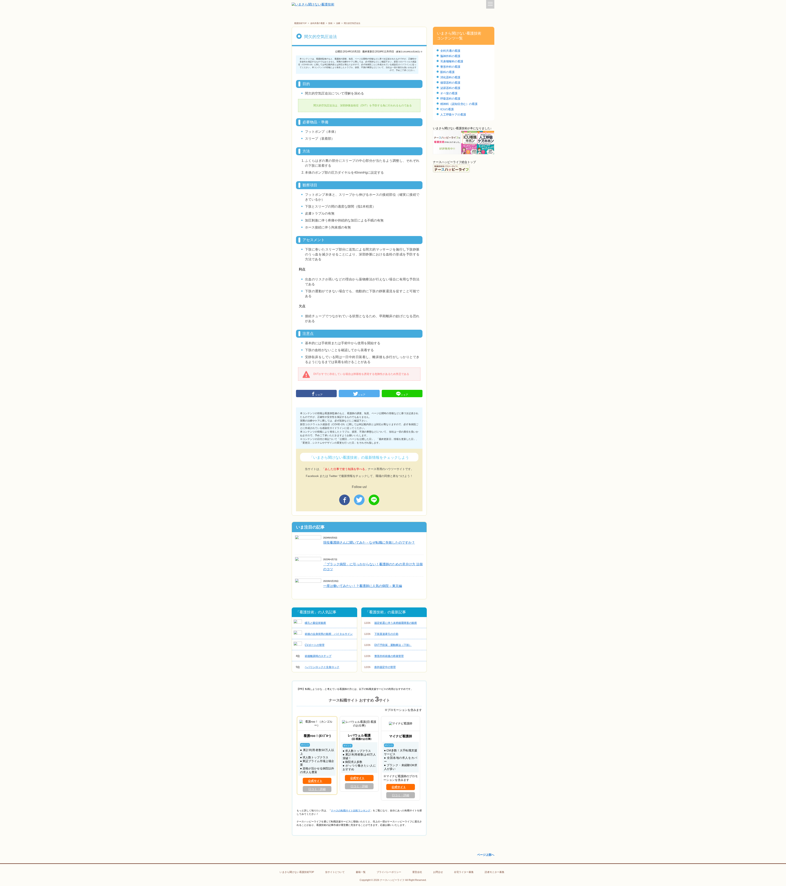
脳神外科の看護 (450, 56)
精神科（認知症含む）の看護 (459, 104)
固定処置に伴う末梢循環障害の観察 (390, 622)
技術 (330, 23)
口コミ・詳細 (317, 789)
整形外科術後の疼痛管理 (384, 656)
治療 (338, 23)
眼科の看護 (447, 72)
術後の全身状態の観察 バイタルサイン (329, 633)
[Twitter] (359, 500)
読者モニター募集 (494, 872)
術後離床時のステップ (314, 656)
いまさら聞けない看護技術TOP (297, 872)
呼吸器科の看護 (450, 98)
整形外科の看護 (450, 66)
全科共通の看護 (317, 23)
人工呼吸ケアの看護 (453, 114)
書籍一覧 (361, 872)
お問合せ (438, 872)
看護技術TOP (300, 23)
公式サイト (315, 781)
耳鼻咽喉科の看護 (451, 61)
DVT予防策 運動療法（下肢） (388, 645)
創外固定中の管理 (380, 667)
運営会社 (417, 872)
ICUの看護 (447, 109)
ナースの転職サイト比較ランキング (350, 810)
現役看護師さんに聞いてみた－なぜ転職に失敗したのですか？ (369, 542)
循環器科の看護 (450, 82)
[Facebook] (344, 500)
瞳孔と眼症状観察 (315, 622)
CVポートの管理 (314, 645)
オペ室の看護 (448, 93)
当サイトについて (335, 872)
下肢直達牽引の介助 (381, 633)
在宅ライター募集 (464, 872)
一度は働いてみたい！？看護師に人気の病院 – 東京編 (362, 586)
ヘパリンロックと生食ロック (318, 667)
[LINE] (374, 500)
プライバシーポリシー (389, 872)
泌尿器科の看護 (450, 88)
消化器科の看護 (450, 77)
